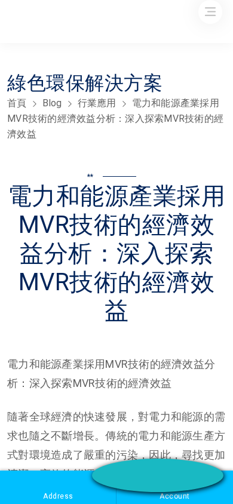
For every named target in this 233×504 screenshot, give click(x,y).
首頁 (17, 103)
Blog (52, 103)
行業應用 (97, 103)
